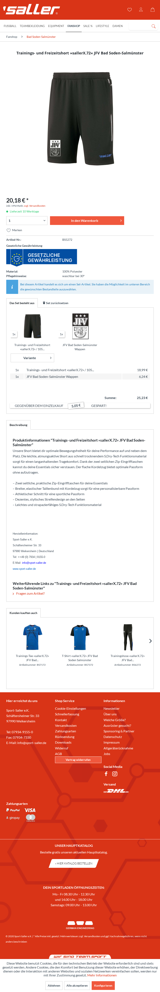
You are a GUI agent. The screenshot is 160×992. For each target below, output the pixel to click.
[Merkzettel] (129, 10)
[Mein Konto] (141, 10)
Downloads (63, 742)
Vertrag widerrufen (78, 759)
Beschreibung (18, 425)
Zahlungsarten (65, 731)
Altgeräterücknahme (118, 748)
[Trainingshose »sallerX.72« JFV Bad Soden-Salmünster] (127, 637)
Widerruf (61, 748)
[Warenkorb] (153, 10)
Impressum (112, 742)
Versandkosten (66, 725)
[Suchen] (153, 26)
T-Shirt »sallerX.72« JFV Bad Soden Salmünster (80, 658)
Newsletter (112, 708)
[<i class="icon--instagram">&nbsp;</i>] (115, 774)
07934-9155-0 (22, 732)
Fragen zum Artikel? (30, 593)
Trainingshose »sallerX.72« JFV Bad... (128, 658)
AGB (58, 754)
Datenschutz (113, 737)
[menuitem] (143, 26)
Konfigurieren (103, 985)
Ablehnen (54, 985)
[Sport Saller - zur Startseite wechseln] (29, 10)
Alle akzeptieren (77, 985)
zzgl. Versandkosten (34, 205)
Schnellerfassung (67, 714)
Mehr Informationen (102, 975)
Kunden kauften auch (23, 613)
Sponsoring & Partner (119, 731)
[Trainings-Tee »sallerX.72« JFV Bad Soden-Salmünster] (32, 637)
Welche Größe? (115, 720)
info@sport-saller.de (31, 743)
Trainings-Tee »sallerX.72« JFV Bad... (32, 658)
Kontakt (61, 720)
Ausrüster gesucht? (117, 725)
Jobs (107, 754)
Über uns (110, 714)
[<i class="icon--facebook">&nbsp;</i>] (107, 774)
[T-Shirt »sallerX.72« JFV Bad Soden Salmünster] (80, 637)
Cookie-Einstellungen (70, 708)
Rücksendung (64, 737)
